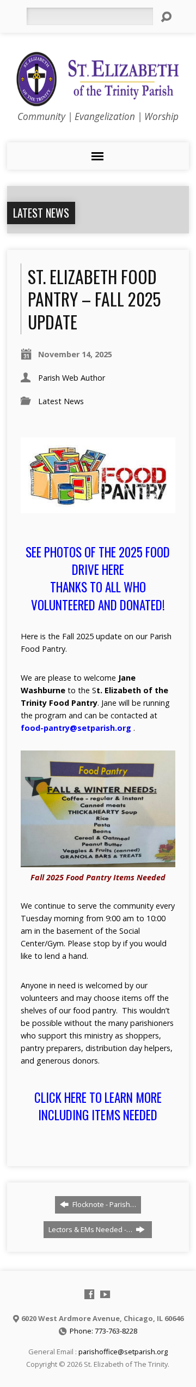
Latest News (41, 213)
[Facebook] (89, 1294)
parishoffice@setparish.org (123, 1351)
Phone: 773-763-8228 (103, 1331)
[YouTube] (105, 1294)
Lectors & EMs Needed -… (91, 1229)
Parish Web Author (71, 378)
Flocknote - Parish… (103, 1204)
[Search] (166, 16)
